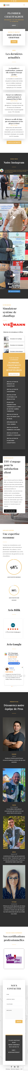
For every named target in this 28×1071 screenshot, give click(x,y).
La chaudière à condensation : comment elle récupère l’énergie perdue (14, 71)
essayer (14, 42)
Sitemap (8, 1069)
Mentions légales (15, 1069)
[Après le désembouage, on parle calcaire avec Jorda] (14, 189)
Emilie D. (11, 668)
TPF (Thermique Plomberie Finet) (13, 654)
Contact (14, 25)
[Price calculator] (14, 343)
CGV (21, 1069)
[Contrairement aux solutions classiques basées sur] (14, 275)
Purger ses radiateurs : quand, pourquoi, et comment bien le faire (14, 97)
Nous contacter (14, 374)
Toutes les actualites (14, 142)
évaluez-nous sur (13, 663)
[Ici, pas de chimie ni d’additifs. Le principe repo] (14, 246)
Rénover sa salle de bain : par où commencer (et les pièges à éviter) (14, 121)
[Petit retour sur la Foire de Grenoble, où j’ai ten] (14, 217)
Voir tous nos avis (10, 511)
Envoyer (19, 1021)
